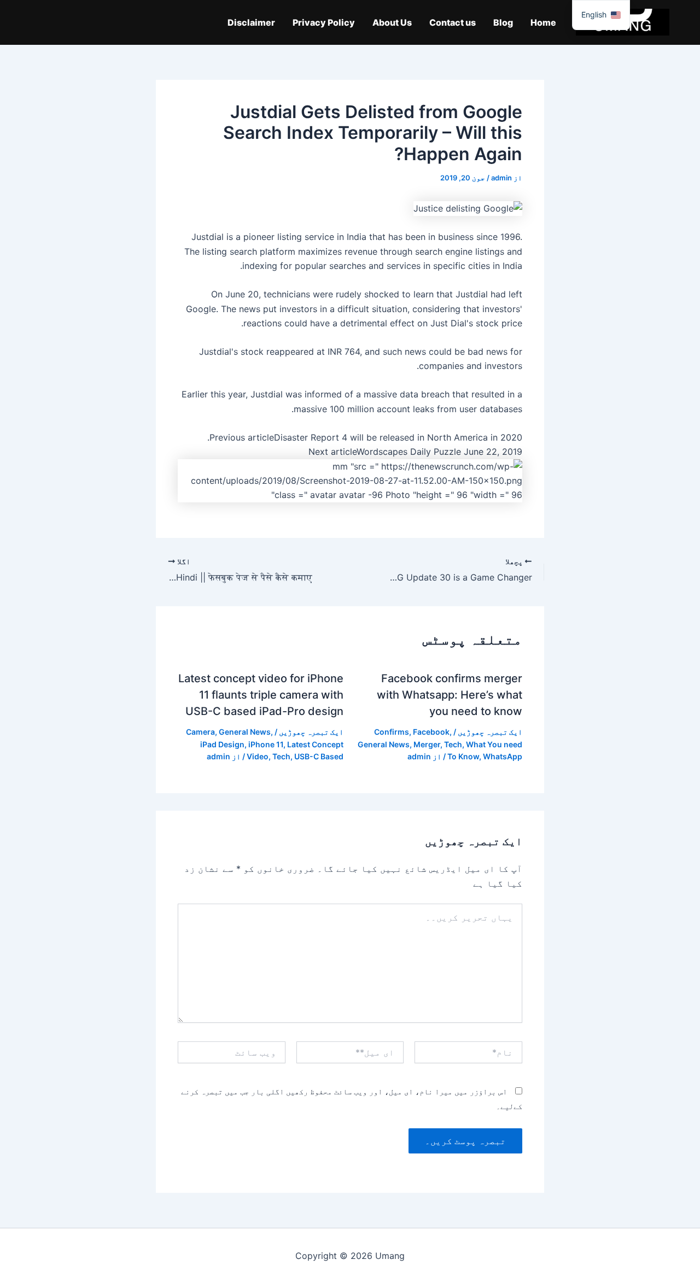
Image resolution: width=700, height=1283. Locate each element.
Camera (200, 731)
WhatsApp (502, 756)
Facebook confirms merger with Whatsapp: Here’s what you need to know (449, 695)
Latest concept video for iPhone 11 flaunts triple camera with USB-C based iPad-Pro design (260, 695)
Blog (503, 22)
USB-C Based (318, 756)
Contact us (452, 22)
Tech (453, 744)
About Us (392, 22)
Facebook (431, 731)
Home (543, 22)
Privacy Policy (324, 22)
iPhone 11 (265, 744)
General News (384, 744)
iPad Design (222, 744)
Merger (426, 744)
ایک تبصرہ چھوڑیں (490, 731)
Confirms (391, 731)
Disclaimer (251, 22)
